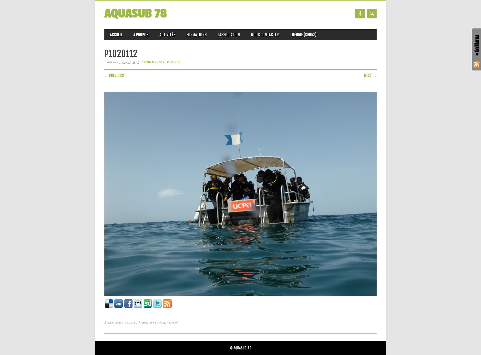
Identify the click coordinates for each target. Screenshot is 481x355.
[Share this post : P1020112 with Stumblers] (147, 307)
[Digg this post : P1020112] (118, 307)
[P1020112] (240, 296)
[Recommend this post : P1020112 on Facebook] (128, 307)
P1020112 (174, 62)
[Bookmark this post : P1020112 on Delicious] (108, 307)
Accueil (116, 34)
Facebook (360, 13)
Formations (196, 34)
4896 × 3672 (153, 62)
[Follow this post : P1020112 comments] (167, 307)
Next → (370, 75)
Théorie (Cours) (303, 34)
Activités (167, 34)
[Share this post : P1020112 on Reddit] (138, 307)
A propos (140, 34)
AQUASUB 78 (135, 13)
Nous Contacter (265, 34)
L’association (229, 34)
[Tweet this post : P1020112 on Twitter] (157, 307)
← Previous (114, 75)
